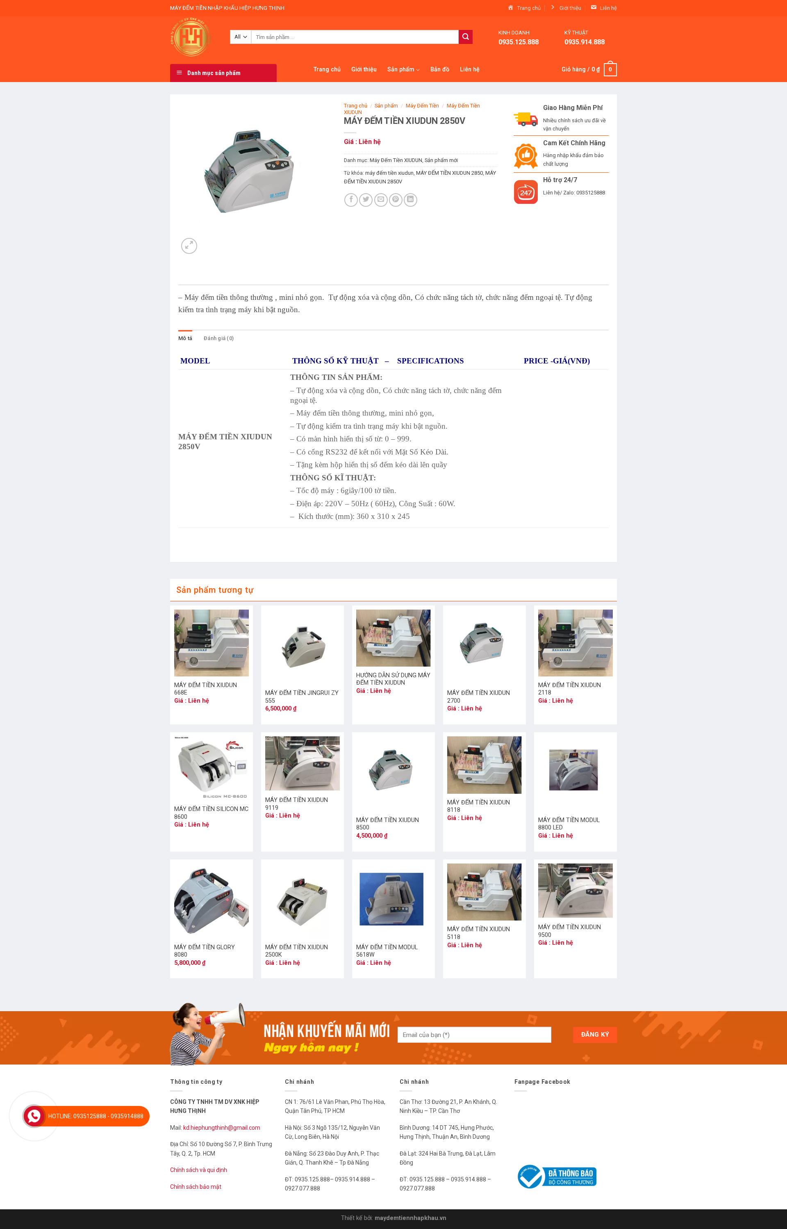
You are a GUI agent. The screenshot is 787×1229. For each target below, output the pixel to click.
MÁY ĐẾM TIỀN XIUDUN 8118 (478, 806)
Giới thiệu (364, 69)
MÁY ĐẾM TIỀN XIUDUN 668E (205, 689)
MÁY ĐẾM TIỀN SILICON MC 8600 (211, 813)
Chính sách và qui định (198, 1170)
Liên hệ (470, 69)
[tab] (185, 338)
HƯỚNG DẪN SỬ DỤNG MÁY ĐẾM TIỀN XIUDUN (393, 679)
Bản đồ (439, 69)
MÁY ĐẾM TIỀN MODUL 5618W (387, 951)
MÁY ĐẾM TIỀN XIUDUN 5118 (478, 933)
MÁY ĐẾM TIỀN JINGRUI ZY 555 (302, 697)
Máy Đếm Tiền (422, 106)
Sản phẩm (400, 69)
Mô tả (185, 338)
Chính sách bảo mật (195, 1186)
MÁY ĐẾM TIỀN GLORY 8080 (204, 951)
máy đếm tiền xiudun (389, 173)
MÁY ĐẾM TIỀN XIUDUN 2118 (569, 689)
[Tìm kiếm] (466, 37)
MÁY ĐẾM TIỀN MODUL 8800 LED (569, 824)
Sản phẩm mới (441, 160)
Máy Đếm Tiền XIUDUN (396, 160)
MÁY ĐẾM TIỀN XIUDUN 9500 (569, 931)
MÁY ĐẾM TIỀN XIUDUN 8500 (387, 824)
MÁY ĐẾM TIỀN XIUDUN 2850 (449, 173)
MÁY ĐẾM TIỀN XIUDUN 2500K (296, 951)
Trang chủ (327, 69)
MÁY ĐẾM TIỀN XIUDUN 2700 (478, 697)
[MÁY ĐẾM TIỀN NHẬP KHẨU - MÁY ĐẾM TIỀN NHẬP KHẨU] (194, 36)
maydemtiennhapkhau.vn (410, 1218)
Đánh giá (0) (219, 338)
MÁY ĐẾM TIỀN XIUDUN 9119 (296, 804)
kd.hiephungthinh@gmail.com (222, 1127)
